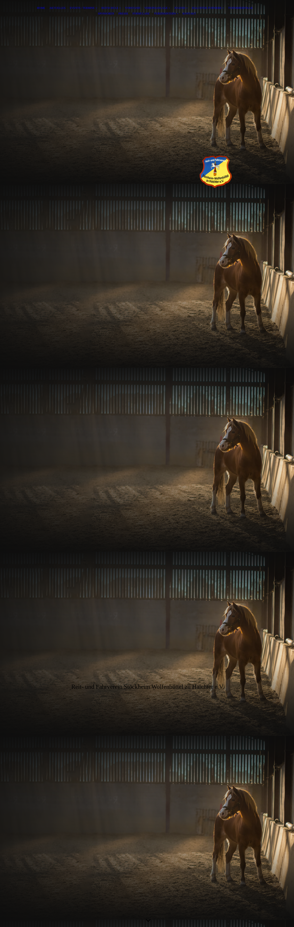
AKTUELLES (57, 7)
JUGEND (179, 7)
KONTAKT (189, 13)
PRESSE (123, 13)
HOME (41, 7)
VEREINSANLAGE (156, 7)
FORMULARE (141, 13)
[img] (147, 166)
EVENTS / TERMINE (82, 7)
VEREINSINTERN (165, 13)
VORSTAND (132, 7)
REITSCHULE (109, 7)
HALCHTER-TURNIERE (207, 7)
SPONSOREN (106, 13)
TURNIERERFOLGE (240, 7)
